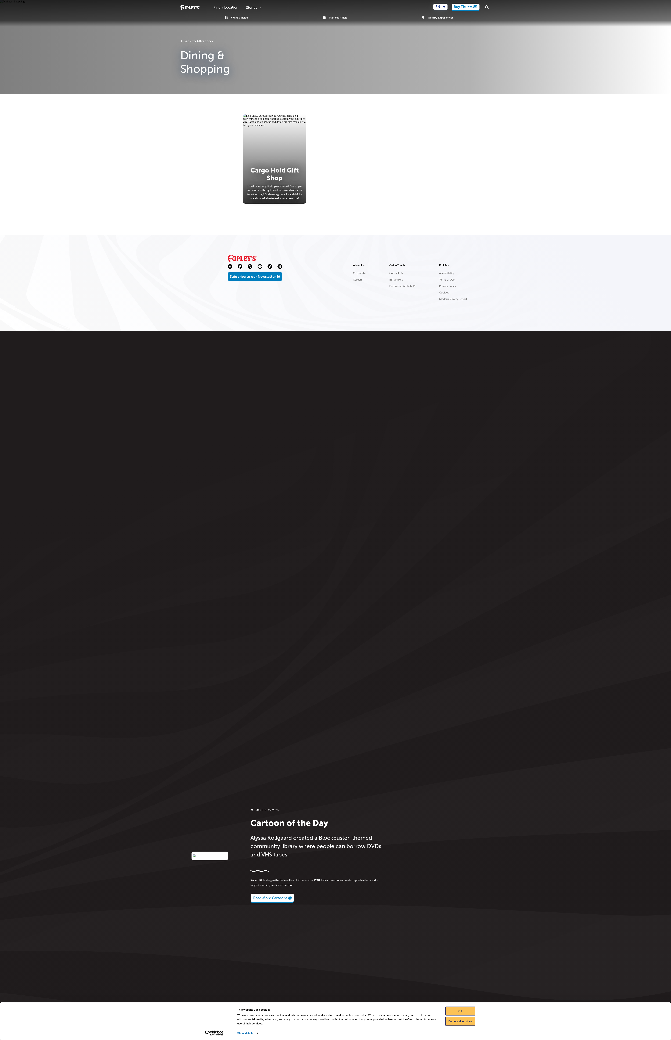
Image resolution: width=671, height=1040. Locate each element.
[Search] (487, 7)
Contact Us (396, 273)
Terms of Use (446, 279)
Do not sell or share (460, 1021)
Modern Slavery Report (453, 298)
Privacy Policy (447, 286)
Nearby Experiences (440, 17)
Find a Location (226, 7)
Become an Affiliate (401, 286)
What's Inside (239, 17)
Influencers (396, 279)
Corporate (359, 273)
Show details (245, 1033)
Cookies (444, 292)
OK (460, 1011)
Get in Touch (397, 265)
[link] (465, 7)
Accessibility (446, 273)
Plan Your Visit (338, 17)
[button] (440, 7)
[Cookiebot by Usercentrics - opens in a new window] (214, 1033)
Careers (357, 279)
